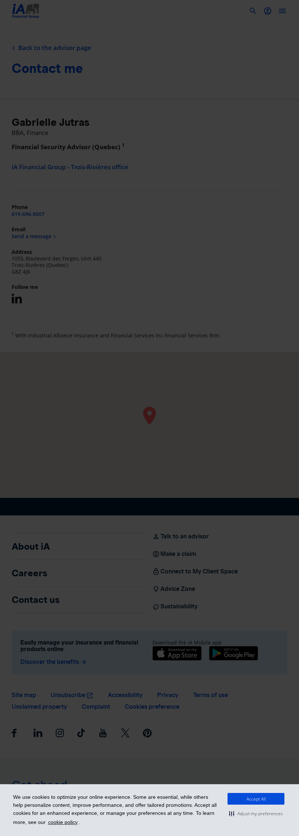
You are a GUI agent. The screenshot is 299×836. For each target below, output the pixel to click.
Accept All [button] (256, 799)
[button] (256, 813)
